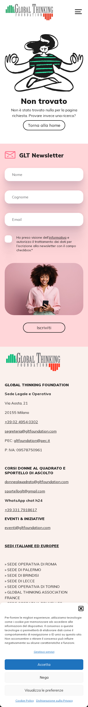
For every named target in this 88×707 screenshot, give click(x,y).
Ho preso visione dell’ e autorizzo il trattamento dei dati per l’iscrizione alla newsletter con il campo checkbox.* (46, 243)
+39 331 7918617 (21, 509)
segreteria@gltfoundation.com (31, 431)
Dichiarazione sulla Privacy (54, 700)
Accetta (44, 664)
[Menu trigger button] (78, 11)
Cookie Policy (24, 700)
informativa (57, 237)
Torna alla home (44, 125)
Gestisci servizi (44, 651)
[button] (81, 608)
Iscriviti (44, 327)
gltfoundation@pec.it (32, 440)
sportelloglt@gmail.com (25, 491)
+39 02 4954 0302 (21, 421)
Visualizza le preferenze (44, 690)
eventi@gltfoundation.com (27, 527)
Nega (44, 677)
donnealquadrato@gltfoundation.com (37, 481)
